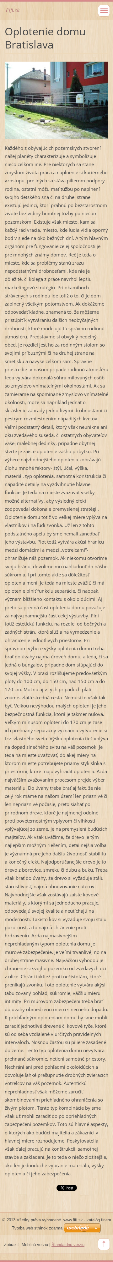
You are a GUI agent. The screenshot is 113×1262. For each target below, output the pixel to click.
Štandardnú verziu (67, 1244)
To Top (104, 1244)
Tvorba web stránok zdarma (37, 1228)
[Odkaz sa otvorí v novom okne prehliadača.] (56, 100)
